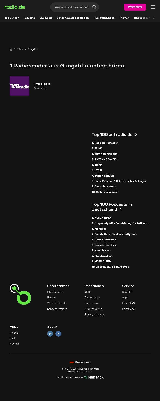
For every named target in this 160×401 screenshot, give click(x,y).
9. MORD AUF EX (101, 261)
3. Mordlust (99, 228)
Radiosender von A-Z (147, 18)
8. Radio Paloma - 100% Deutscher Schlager (119, 181)
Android (14, 344)
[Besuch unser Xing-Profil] (58, 334)
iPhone (14, 332)
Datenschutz (92, 297)
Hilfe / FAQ (128, 303)
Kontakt (127, 292)
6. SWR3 (97, 170)
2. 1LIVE (97, 148)
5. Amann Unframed (104, 239)
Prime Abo (128, 309)
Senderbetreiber (57, 309)
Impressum (92, 303)
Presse (51, 297)
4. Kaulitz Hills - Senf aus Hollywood (114, 234)
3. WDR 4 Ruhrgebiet (104, 154)
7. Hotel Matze (101, 250)
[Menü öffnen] (153, 7)
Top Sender (12, 18)
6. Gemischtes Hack (104, 245)
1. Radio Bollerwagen (105, 143)
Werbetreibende (56, 303)
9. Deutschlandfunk (104, 186)
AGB (87, 292)
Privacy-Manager (95, 314)
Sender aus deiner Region (73, 18)
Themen (124, 18)
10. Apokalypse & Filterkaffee (110, 267)
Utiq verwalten (93, 309)
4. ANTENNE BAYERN (105, 159)
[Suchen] (94, 7)
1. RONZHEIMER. (102, 217)
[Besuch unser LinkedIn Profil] (50, 334)
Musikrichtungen (104, 18)
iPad (12, 338)
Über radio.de (55, 292)
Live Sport (45, 18)
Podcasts (29, 18)
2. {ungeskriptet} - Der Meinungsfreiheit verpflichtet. (121, 223)
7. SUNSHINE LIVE (103, 175)
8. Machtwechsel (102, 256)
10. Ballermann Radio (105, 192)
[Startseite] (11, 49)
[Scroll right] (153, 18)
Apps (125, 297)
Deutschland (82, 362)
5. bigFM (97, 164)
